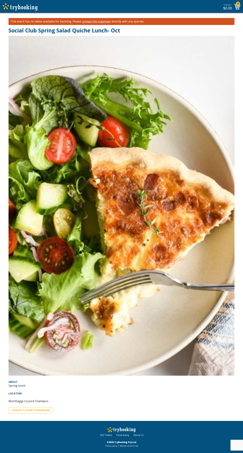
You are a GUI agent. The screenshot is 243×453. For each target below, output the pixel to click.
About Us (138, 435)
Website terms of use (129, 446)
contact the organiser (96, 21)
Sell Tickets (106, 435)
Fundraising (122, 435)
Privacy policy (111, 446)
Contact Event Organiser (30, 410)
